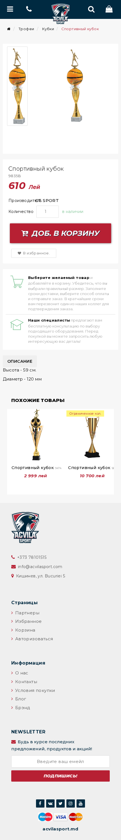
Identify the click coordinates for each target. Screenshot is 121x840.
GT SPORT (47, 200)
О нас (21, 673)
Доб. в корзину (65, 233)
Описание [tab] (19, 361)
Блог (20, 699)
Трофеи (26, 29)
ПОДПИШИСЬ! (61, 776)
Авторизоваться (33, 638)
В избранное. (36, 253)
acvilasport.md (60, 829)
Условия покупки (34, 690)
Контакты (25, 681)
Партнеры (26, 612)
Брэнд (22, 707)
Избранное (28, 621)
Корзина (24, 630)
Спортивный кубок (36, 467)
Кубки (48, 29)
